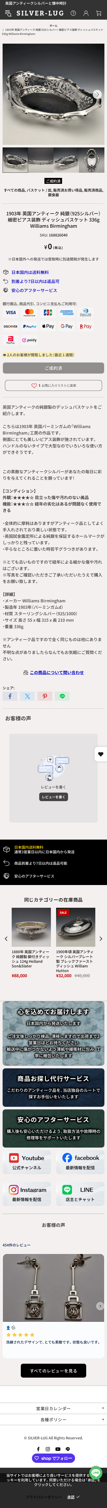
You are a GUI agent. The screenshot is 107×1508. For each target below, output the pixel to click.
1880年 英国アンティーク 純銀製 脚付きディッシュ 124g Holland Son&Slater (30, 958)
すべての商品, (15, 190)
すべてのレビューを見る (53, 1371)
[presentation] (6, 939)
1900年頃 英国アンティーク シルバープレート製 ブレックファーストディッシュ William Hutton (75, 961)
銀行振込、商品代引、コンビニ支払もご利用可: (40, 303)
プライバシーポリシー (44, 1496)
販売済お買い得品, (68, 190)
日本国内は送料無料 (30, 272)
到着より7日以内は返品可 (35, 281)
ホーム (53, 25)
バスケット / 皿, (39, 190)
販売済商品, (93, 190)
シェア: (9, 687)
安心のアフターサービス (34, 290)
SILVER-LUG (40, 13)
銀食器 (53, 194)
